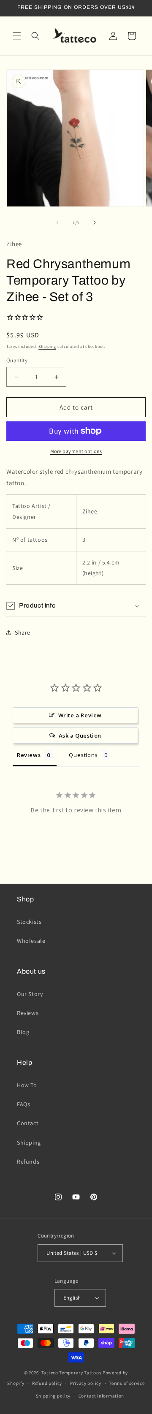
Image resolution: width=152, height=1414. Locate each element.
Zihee (90, 511)
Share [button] (22, 632)
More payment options (76, 451)
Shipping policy (53, 1396)
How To (27, 1085)
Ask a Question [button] (80, 735)
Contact (27, 1123)
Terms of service (126, 1383)
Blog (23, 1032)
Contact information (101, 1396)
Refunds (28, 1161)
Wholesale (31, 940)
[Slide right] (94, 222)
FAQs (23, 1104)
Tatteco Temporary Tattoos (71, 1373)
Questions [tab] (83, 755)
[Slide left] (57, 222)
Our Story (30, 994)
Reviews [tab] (29, 755)
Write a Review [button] (80, 715)
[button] (17, 36)
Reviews (27, 1013)
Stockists (29, 921)
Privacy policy (85, 1383)
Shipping (47, 346)
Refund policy (47, 1383)
